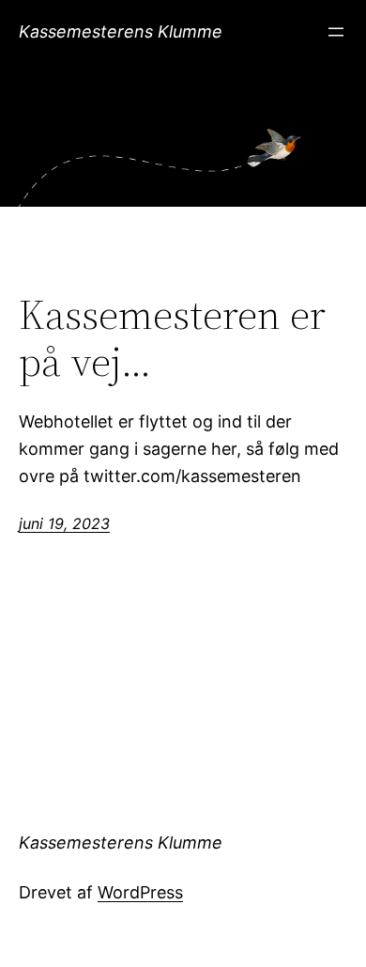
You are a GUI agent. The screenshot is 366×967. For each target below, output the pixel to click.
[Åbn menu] (336, 32)
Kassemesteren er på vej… (172, 338)
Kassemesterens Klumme (120, 31)
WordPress (140, 892)
